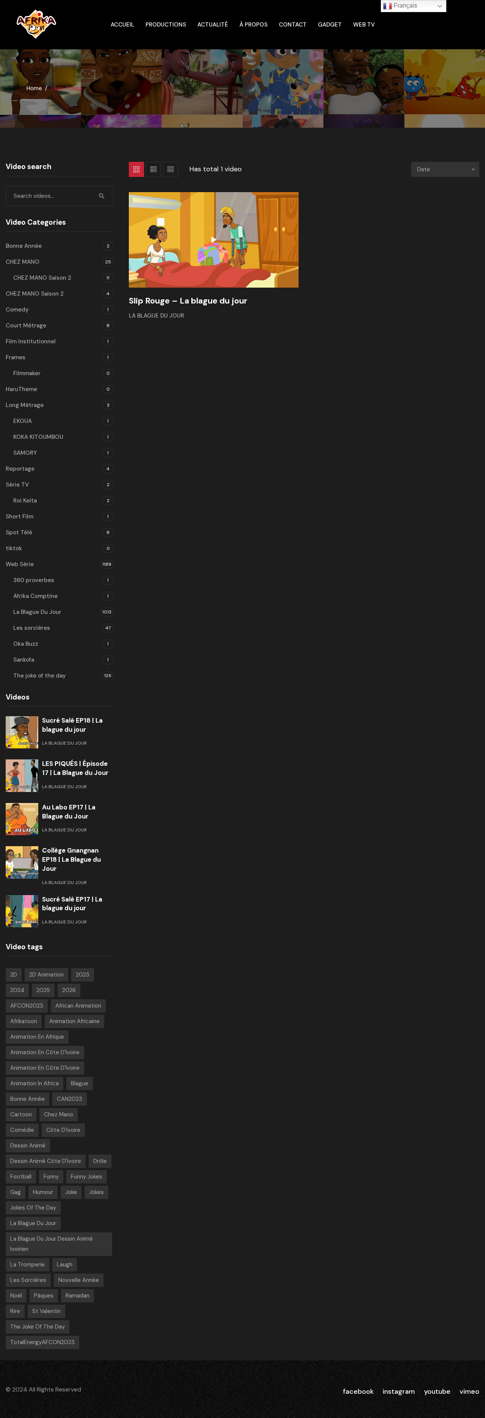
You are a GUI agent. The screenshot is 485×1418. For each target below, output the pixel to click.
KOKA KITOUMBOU (38, 437)
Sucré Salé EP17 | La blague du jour (72, 903)
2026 (69, 990)
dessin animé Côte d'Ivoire (45, 1161)
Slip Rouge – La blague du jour (188, 300)
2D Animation (46, 974)
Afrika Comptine (35, 596)
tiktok (14, 548)
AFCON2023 (26, 1006)
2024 (17, 990)
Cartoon (21, 1114)
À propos (253, 24)
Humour (43, 1192)
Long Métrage (25, 405)
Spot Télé (19, 532)
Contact (293, 24)
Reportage (20, 469)
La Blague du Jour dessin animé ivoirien (51, 1244)
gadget (330, 24)
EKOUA (22, 421)
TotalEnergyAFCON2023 (42, 1342)
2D (13, 974)
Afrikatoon (23, 1021)
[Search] (102, 196)
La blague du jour (33, 1223)
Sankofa (23, 660)
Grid (136, 169)
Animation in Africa (34, 1083)
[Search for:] (59, 196)
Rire (15, 1311)
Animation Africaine (74, 1021)
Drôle (100, 1161)
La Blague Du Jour (156, 315)
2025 (43, 990)
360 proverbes (33, 580)
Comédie (22, 1130)
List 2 (170, 169)
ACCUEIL (122, 24)
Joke (71, 1192)
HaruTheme (21, 389)
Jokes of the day (33, 1207)
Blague (79, 1083)
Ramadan (77, 1295)
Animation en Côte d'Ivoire (45, 1052)
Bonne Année (24, 246)
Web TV (364, 24)
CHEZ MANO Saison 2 (42, 278)
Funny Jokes (86, 1176)
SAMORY (25, 453)
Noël (16, 1295)
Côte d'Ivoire (63, 1130)
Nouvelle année (78, 1280)
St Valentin (46, 1311)
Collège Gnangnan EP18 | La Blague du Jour (71, 859)
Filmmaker (27, 373)
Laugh (64, 1264)
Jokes (96, 1192)
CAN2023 (69, 1099)
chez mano (58, 1114)
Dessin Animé (27, 1145)
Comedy (17, 309)
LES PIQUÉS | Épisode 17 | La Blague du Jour (75, 768)
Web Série (20, 564)
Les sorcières (31, 628)
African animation (78, 1006)
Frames (15, 357)
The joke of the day (39, 675)
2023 (82, 974)
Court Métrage (26, 325)
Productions (166, 24)
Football (20, 1176)
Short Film (19, 516)
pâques (43, 1295)
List (153, 169)
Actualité (212, 24)
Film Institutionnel (31, 341)
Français (404, 5)
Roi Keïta (25, 500)
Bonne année (27, 1099)
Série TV (17, 484)
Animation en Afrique (37, 1037)
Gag (15, 1192)
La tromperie (27, 1264)
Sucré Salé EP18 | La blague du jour (72, 725)
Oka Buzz (25, 644)
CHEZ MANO (22, 262)
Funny (51, 1176)
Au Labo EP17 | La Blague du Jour (68, 811)
